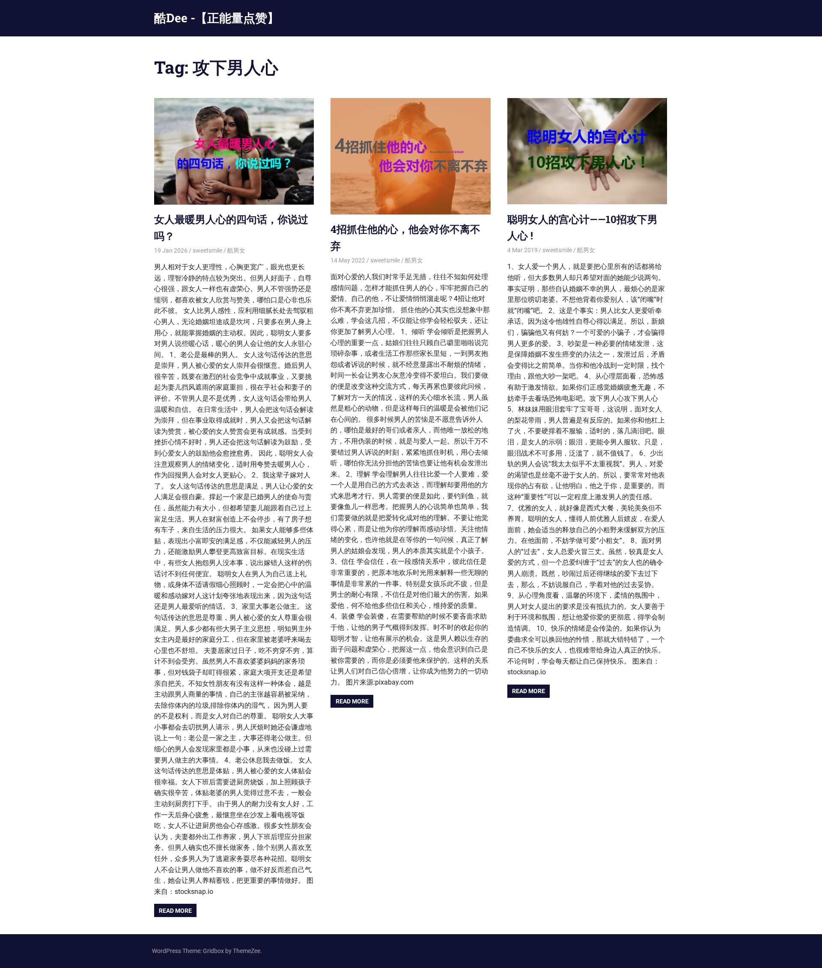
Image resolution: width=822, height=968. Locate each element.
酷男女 (236, 250)
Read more (175, 910)
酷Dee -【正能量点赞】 (216, 18)
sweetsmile (207, 250)
